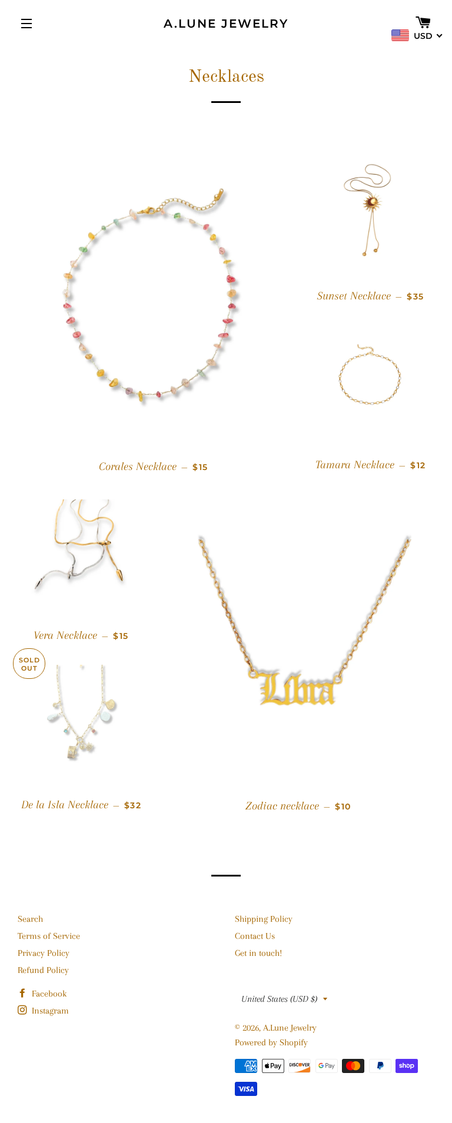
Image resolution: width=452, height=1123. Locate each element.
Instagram (49, 1010)
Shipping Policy (264, 919)
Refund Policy (43, 970)
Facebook (48, 993)
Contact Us (255, 936)
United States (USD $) (279, 999)
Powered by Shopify (271, 1042)
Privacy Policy (43, 953)
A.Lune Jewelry (226, 23)
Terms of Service (49, 936)
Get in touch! (258, 953)
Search (30, 919)
